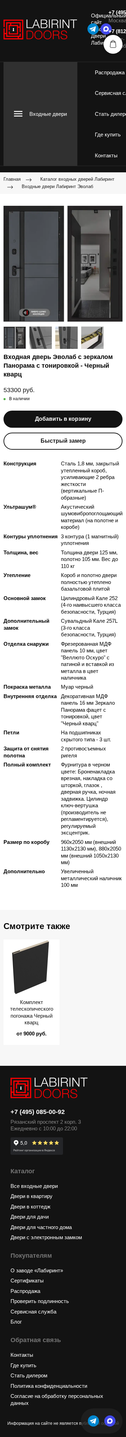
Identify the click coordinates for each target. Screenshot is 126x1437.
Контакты (106, 155)
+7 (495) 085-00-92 (37, 1111)
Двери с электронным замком (46, 1237)
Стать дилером (28, 1375)
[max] (109, 1421)
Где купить (108, 134)
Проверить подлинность (39, 1301)
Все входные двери (34, 1186)
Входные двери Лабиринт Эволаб (57, 186)
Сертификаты (27, 1280)
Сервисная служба (33, 1312)
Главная (12, 179)
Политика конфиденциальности (48, 1386)
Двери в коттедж (30, 1207)
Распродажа (110, 72)
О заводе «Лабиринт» (36, 1270)
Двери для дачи (29, 1217)
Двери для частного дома (41, 1227)
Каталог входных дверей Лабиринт (77, 179)
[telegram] (93, 29)
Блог (16, 1322)
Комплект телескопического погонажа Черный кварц (31, 1012)
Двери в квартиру (31, 1196)
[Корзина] (113, 44)
